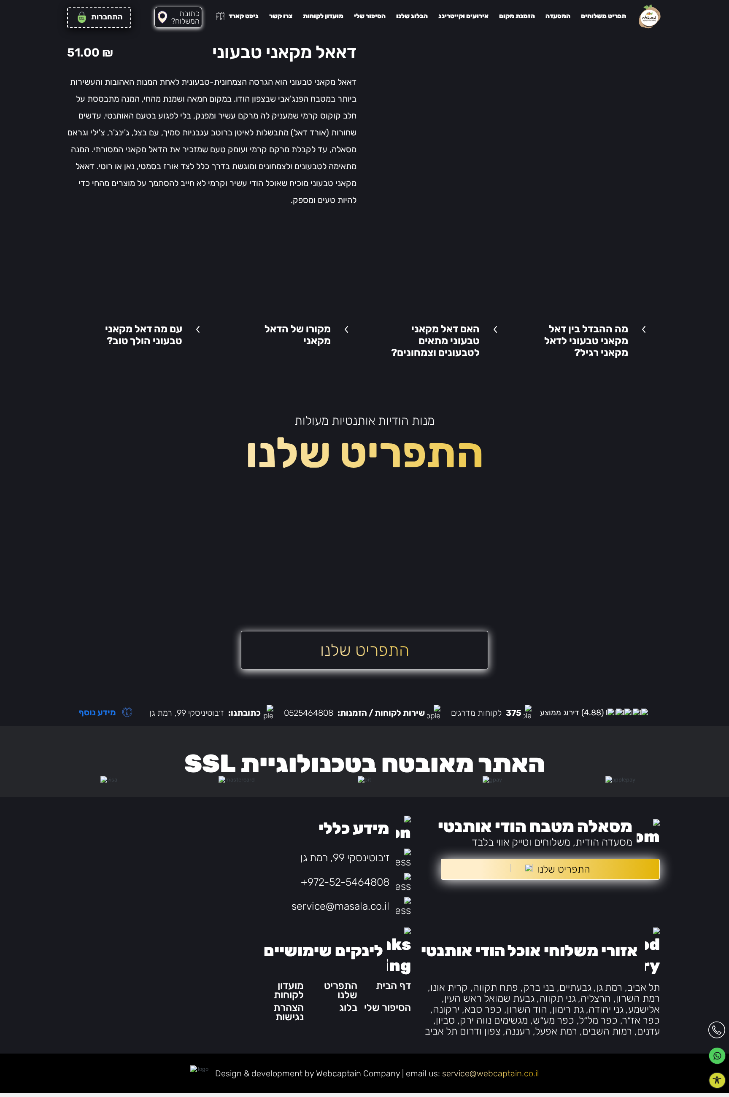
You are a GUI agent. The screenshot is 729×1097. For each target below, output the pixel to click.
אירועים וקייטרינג (463, 16)
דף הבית (393, 986)
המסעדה (557, 16)
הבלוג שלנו (412, 16)
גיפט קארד (244, 16)
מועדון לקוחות (323, 16)
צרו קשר (280, 16)
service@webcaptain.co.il (490, 1073)
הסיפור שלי (370, 16)
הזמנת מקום (517, 16)
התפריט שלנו (340, 990)
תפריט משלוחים (603, 16)
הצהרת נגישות (288, 1012)
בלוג (348, 1007)
